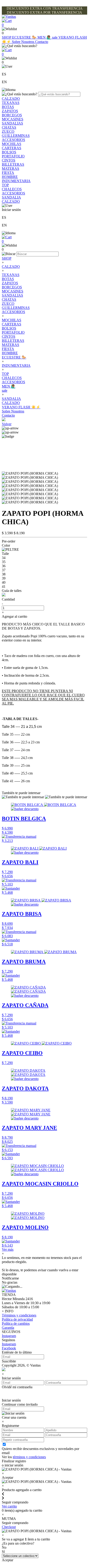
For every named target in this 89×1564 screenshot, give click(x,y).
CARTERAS (11, 148)
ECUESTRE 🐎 (24, 37)
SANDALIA (11, 197)
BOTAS (8, 107)
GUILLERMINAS (16, 136)
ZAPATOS (10, 111)
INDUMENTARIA (16, 181)
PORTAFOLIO (13, 156)
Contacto (41, 42)
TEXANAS (10, 103)
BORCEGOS (12, 115)
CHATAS (9, 127)
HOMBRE (10, 177)
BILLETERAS (13, 164)
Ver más (7, 1249)
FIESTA (8, 173)
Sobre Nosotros (23, 42)
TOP (5, 185)
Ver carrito (9, 1506)
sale (55, 37)
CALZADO (11, 99)
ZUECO (8, 131)
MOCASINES (12, 119)
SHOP (7, 37)
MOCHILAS (11, 144)
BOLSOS (9, 152)
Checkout (9, 1527)
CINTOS (8, 160)
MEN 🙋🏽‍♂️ (44, 37)
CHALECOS (12, 189)
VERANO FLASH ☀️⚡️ (21, 407)
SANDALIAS (12, 123)
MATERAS (10, 168)
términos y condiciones (29, 1457)
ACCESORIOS (13, 140)
